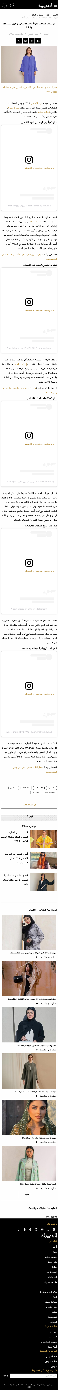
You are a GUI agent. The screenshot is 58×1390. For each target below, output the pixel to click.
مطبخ (54, 1267)
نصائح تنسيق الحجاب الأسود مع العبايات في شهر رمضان (35, 1045)
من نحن (53, 1332)
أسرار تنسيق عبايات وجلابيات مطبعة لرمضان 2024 (38, 1184)
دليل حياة (52, 1262)
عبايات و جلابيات (37, 15)
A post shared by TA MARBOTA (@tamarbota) (29, 348)
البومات (53, 1322)
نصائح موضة (44, 112)
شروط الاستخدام (49, 1342)
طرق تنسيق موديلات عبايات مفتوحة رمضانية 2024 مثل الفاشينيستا (32, 999)
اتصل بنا (53, 1337)
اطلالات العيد (39, 788)
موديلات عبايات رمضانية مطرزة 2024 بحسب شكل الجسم (35, 1091)
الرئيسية (55, 15)
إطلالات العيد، (20, 364)
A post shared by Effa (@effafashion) (29, 609)
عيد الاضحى (13, 788)
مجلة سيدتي (51, 1356)
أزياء (48, 15)
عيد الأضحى (36, 103)
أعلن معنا (52, 1347)
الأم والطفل (52, 1277)
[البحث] (12, 5)
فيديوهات (52, 1317)
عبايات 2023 (26, 788)
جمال (54, 1252)
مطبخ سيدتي (51, 1361)
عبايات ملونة (13, 108)
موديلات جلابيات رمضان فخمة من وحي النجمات (39, 1138)
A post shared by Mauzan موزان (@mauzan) (29, 205)
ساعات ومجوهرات (48, 1292)
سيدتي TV (52, 1366)
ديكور (54, 1312)
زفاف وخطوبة (51, 1282)
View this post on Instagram (39, 168)
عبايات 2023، (35, 222)
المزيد (27, 1194)
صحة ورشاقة (51, 1257)
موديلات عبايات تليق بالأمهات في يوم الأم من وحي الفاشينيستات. (33, 953)
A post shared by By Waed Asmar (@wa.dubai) (29, 732)
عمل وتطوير (51, 1307)
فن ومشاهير (51, 1272)
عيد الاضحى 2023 (50, 792)
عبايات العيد (35, 792)
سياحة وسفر (51, 1302)
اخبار (54, 1297)
